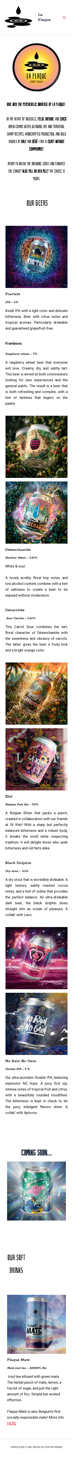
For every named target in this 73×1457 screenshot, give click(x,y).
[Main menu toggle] (64, 17)
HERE (11, 1423)
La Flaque (44, 17)
